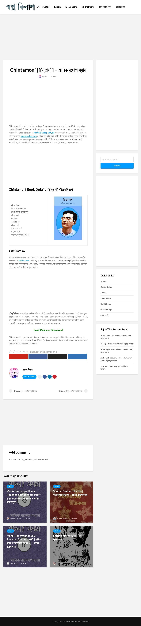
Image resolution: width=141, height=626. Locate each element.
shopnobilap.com (29, 136)
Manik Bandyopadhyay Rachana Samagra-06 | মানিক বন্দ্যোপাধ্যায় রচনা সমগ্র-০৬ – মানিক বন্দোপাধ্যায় (23, 496)
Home (29, 7)
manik (10, 486)
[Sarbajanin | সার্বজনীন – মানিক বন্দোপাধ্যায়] (71, 546)
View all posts (29, 377)
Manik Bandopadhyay (44, 132)
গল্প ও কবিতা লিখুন (105, 7)
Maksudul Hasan (15, 519)
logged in (25, 459)
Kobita (57, 7)
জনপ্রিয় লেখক (24, 260)
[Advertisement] (70, 36)
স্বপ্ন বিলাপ (44, 76)
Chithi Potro (88, 7)
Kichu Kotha (71, 7)
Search (117, 166)
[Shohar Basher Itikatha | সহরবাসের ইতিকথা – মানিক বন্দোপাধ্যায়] (71, 502)
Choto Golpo (43, 7)
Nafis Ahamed (61, 563)
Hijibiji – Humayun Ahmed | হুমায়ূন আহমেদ (117, 344)
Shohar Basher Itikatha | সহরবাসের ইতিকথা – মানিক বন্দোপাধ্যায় (70, 492)
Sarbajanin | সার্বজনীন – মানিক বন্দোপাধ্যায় (68, 537)
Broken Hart (14, 563)
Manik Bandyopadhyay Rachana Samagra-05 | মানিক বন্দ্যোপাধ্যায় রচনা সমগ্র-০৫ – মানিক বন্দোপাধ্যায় (23, 541)
